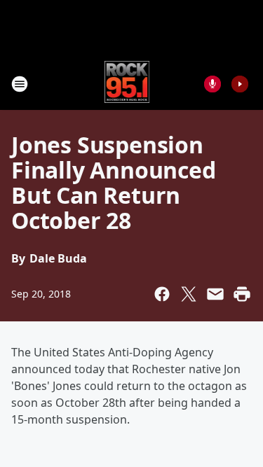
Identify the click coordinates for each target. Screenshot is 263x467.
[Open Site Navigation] (19, 84)
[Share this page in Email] (215, 294)
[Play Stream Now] (239, 84)
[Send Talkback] (212, 84)
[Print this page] (242, 294)
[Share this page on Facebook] (162, 294)
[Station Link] (127, 83)
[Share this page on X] (188, 294)
